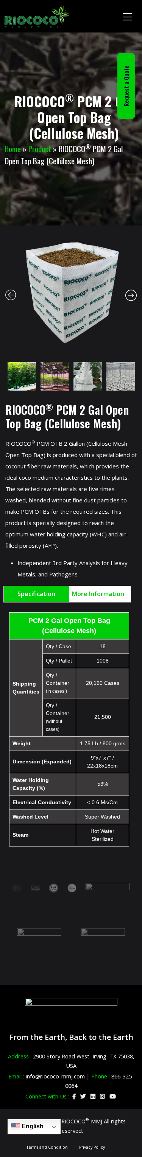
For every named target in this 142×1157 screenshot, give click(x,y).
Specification (36, 594)
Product (39, 148)
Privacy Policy (92, 1147)
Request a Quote (126, 86)
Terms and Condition (47, 1147)
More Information (98, 594)
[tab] (36, 594)
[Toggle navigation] (127, 16)
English (32, 1126)
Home (13, 148)
